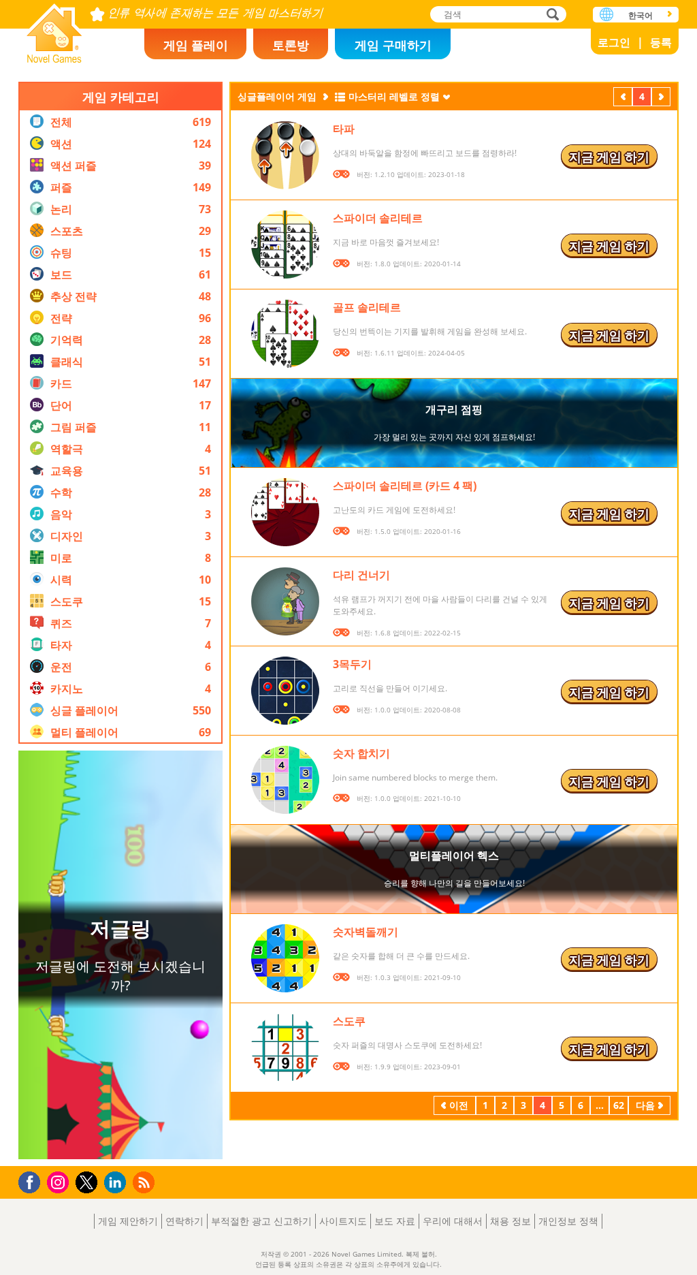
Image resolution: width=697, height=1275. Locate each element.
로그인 (614, 42)
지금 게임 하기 (609, 156)
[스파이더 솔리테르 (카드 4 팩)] (285, 512)
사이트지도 (343, 1220)
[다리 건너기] (285, 601)
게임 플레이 (195, 45)
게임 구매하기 (393, 45)
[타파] (285, 155)
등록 (661, 42)
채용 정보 (510, 1220)
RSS (145, 1182)
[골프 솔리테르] (285, 334)
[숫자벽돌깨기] (285, 958)
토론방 (290, 45)
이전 (623, 98)
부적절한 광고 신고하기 (261, 1220)
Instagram (60, 1181)
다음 (661, 98)
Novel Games (54, 28)
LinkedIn (117, 1183)
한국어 (640, 15)
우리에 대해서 (453, 1220)
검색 (551, 15)
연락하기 (184, 1220)
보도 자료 (394, 1220)
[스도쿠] (285, 1047)
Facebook (33, 1180)
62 (618, 1105)
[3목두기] (285, 691)
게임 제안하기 (128, 1220)
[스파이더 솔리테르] (285, 244)
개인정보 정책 (568, 1220)
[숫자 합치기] (285, 780)
